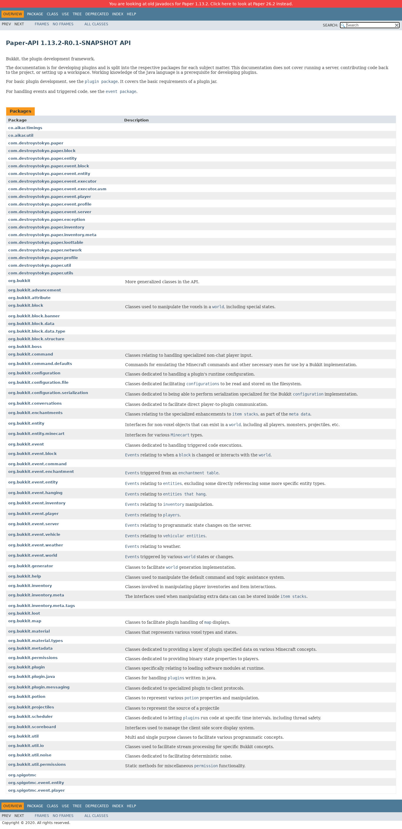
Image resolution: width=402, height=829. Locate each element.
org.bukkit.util (23, 736)
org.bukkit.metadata (30, 648)
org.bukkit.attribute (29, 298)
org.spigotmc (22, 775)
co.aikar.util (20, 135)
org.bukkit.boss (25, 346)
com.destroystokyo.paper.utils (40, 273)
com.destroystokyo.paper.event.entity (49, 173)
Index (117, 14)
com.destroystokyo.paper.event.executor (52, 181)
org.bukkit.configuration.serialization (48, 393)
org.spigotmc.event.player (36, 790)
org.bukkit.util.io (26, 745)
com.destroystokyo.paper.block (42, 151)
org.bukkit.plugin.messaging (38, 687)
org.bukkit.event (26, 444)
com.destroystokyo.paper (35, 143)
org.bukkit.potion (26, 696)
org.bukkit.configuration (34, 373)
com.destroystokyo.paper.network (45, 250)
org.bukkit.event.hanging (35, 493)
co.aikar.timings (25, 128)
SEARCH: (330, 25)
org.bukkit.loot (24, 613)
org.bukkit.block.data (31, 323)
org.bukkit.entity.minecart (36, 433)
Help (131, 14)
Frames (42, 24)
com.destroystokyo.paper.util (39, 265)
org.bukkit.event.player (33, 513)
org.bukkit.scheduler (30, 716)
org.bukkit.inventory (30, 585)
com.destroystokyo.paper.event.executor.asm (57, 189)
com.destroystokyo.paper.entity (42, 158)
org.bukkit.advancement (34, 290)
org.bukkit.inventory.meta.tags (41, 605)
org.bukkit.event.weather (35, 545)
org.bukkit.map (24, 621)
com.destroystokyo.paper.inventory (46, 227)
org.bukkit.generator (30, 566)
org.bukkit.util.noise (30, 755)
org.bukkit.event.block (32, 453)
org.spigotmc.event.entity (36, 782)
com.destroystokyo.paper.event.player (49, 196)
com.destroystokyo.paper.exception (46, 219)
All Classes (96, 24)
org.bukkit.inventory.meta (36, 595)
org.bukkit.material (29, 631)
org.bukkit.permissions (33, 657)
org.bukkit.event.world (32, 555)
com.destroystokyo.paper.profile (43, 258)
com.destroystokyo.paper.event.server (49, 212)
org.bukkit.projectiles (31, 707)
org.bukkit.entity (26, 423)
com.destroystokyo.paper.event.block (48, 166)
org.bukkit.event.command (37, 464)
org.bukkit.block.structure (36, 339)
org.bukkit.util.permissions (37, 764)
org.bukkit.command (30, 354)
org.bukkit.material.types (35, 640)
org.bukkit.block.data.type (36, 331)
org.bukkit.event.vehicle (34, 534)
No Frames (63, 24)
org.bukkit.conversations (35, 403)
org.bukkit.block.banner (34, 316)
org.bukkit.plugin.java (31, 676)
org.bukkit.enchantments (35, 413)
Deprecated (97, 14)
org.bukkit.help (24, 576)
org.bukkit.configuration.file (38, 382)
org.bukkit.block (25, 305)
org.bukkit (19, 280)
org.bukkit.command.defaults (40, 363)
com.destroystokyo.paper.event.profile (50, 204)
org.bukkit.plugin (26, 667)
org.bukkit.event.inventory (36, 503)
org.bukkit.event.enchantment (41, 471)
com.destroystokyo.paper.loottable (45, 242)
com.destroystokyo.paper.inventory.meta (52, 235)
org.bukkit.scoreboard (32, 727)
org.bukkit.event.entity (33, 482)
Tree (77, 14)
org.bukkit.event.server (33, 524)
